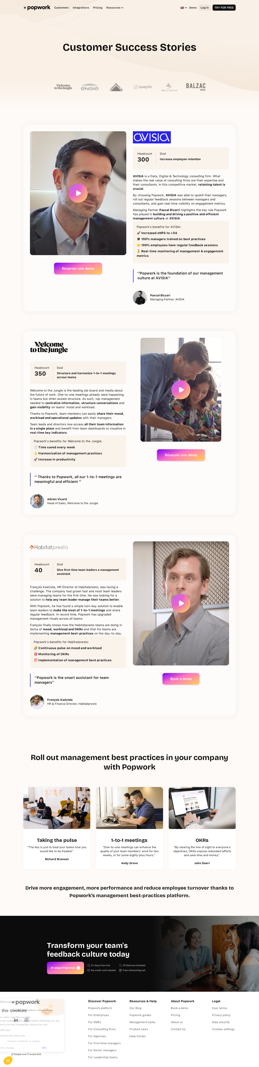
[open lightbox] (78, 193)
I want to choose (24, 1047)
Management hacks (142, 1022)
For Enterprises (98, 1015)
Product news (139, 1029)
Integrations (81, 7)
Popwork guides (140, 1015)
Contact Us (178, 1029)
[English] (182, 7)
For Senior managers (102, 1050)
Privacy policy (221, 1015)
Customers (61, 7)
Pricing (97, 7)
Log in (205, 7)
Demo (193, 7)
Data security (221, 1022)
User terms (219, 1008)
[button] (113, 7)
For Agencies (97, 1036)
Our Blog (135, 1008)
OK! (63, 1047)
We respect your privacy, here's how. (26, 1035)
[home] (36, 8)
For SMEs (94, 1022)
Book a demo (181, 679)
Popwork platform (100, 1008)
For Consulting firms (102, 1029)
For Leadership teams (103, 1057)
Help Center (138, 1036)
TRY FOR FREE (224, 7)
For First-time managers (104, 1043)
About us (177, 1022)
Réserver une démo (78, 269)
